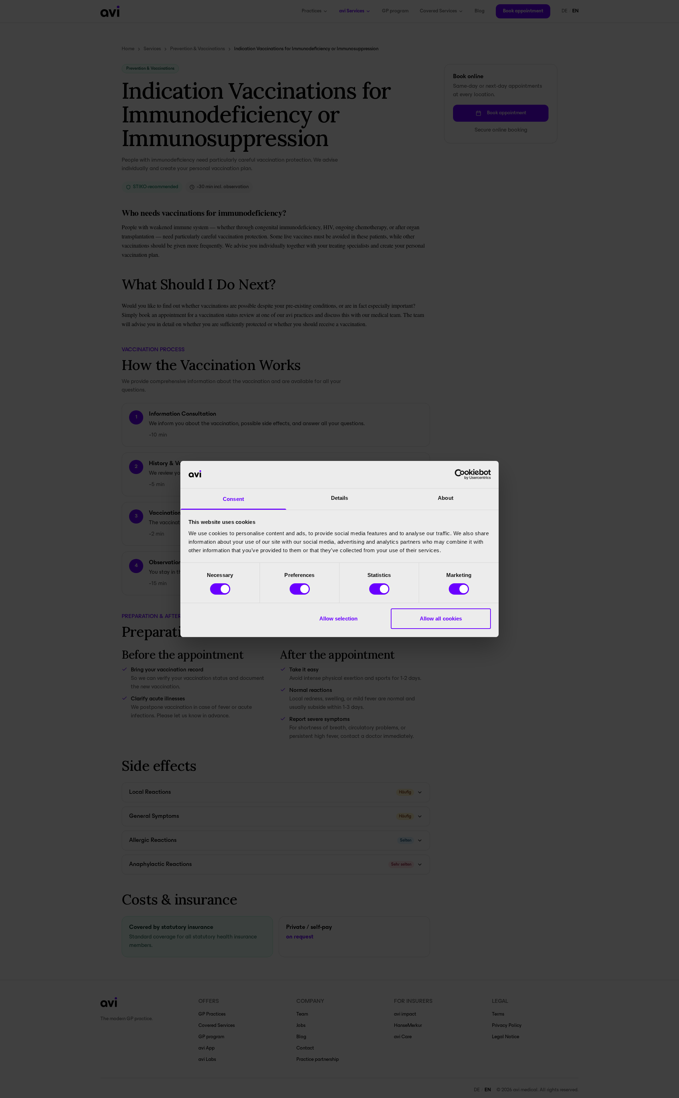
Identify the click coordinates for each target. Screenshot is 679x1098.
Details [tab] (339, 498)
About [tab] (445, 498)
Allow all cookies (441, 619)
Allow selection (338, 619)
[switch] (300, 589)
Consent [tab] (233, 499)
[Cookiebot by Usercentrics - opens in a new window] (460, 474)
